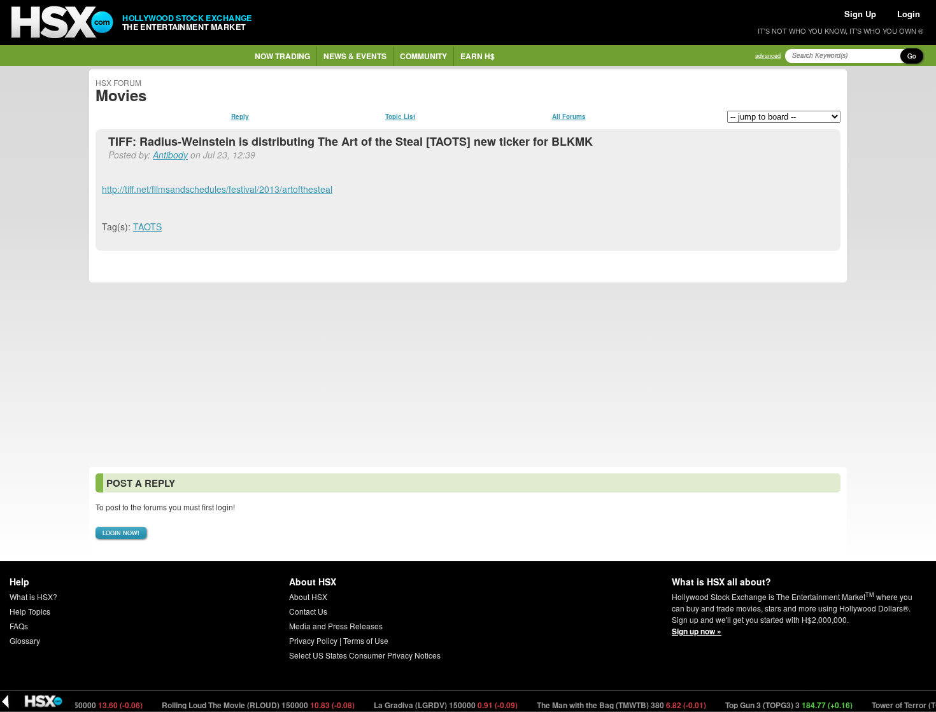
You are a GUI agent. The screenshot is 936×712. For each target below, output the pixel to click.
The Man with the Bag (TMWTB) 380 (611, 705)
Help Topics (30, 611)
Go (911, 56)
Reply (240, 116)
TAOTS (147, 226)
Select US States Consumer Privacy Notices (365, 655)
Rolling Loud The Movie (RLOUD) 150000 (247, 705)
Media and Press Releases (336, 625)
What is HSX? (33, 596)
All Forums (569, 116)
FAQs (19, 625)
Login (908, 14)
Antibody (170, 154)
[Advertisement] (468, 375)
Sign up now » (696, 631)
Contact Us (308, 611)
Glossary (25, 640)
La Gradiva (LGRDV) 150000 (435, 705)
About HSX (308, 596)
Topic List (400, 116)
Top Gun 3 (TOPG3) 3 (778, 705)
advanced (768, 56)
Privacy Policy (313, 640)
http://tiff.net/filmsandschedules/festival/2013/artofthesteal (217, 189)
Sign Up (860, 14)
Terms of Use (365, 640)
